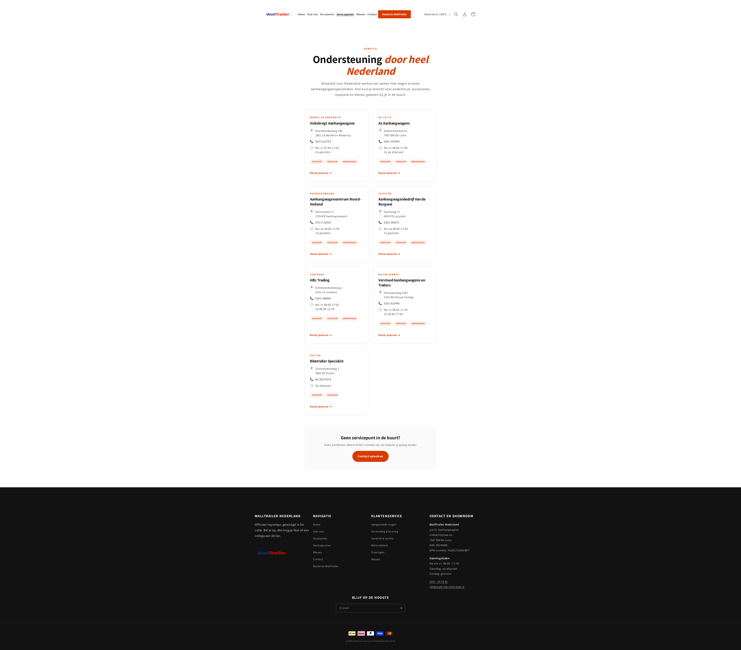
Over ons (318, 531)
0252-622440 (392, 303)
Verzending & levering (384, 531)
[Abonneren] (401, 608)
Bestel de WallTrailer (326, 566)
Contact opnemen (370, 456)
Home (316, 524)
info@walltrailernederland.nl (447, 587)
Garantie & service (382, 538)
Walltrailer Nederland (363, 641)
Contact (318, 559)
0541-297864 (392, 141)
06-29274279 (323, 379)
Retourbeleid (379, 545)
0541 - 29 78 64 (439, 581)
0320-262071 (392, 222)
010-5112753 (323, 141)
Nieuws (317, 552)
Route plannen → (321, 173)
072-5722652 (323, 222)
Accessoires (320, 538)
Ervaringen (378, 552)
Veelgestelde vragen (383, 524)
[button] (456, 14)
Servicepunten (322, 545)
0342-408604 (323, 298)
